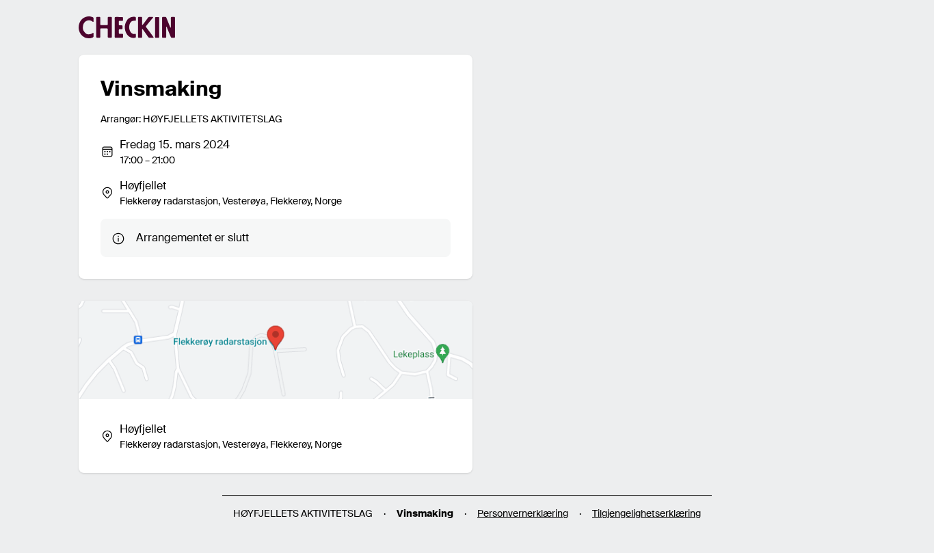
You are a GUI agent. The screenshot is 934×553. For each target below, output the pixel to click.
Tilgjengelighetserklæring (646, 513)
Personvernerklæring (522, 513)
